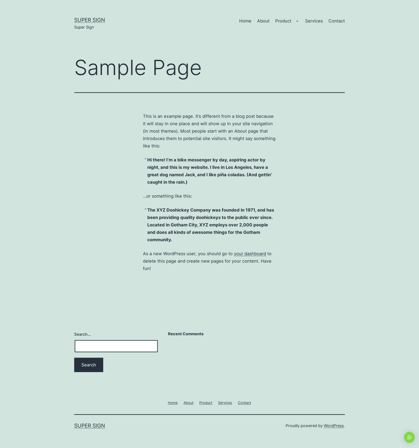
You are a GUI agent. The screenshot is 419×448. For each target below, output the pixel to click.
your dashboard (250, 253)
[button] (409, 437)
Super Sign (89, 20)
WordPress (334, 425)
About (263, 21)
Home (245, 21)
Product (283, 21)
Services (314, 21)
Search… (82, 334)
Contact (336, 21)
